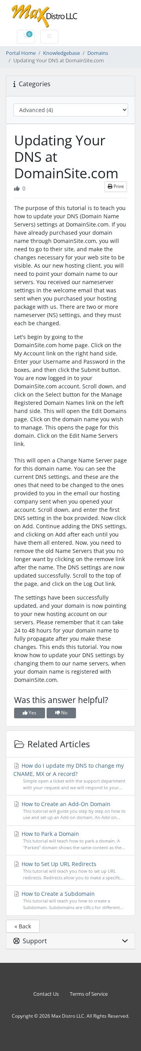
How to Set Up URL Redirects (72, 870)
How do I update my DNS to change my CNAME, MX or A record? (69, 776)
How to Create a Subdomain (71, 900)
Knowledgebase (61, 53)
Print (118, 186)
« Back (22, 926)
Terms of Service (89, 994)
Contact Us (46, 994)
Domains (97, 53)
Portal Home (21, 53)
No (63, 712)
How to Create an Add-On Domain (73, 810)
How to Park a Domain (72, 840)
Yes (31, 712)
